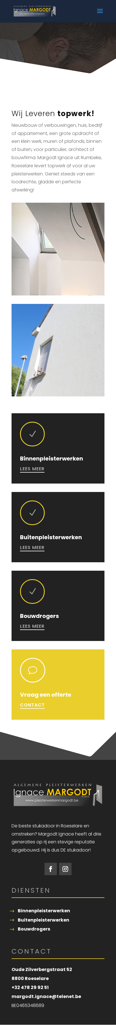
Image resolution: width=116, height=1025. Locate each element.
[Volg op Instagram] (65, 869)
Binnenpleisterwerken (44, 910)
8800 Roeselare (30, 978)
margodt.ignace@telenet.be (46, 996)
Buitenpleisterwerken (43, 920)
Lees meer (32, 469)
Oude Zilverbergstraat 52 (42, 969)
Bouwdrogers (34, 929)
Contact (32, 705)
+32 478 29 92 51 (30, 987)
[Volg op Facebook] (50, 869)
